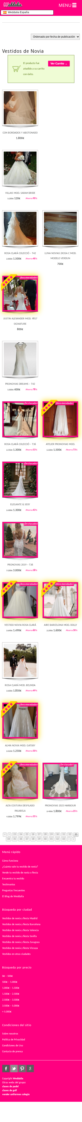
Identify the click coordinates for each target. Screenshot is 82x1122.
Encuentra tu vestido (13, 878)
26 (33, 834)
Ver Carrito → (59, 63)
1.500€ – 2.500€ (10, 994)
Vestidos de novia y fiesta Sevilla (19, 936)
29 (51, 834)
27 (39, 834)
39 (39, 839)
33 (76, 834)
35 (14, 839)
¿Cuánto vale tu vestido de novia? (20, 867)
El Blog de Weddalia (13, 896)
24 (20, 834)
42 (57, 839)
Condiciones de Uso (12, 1045)
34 (8, 839)
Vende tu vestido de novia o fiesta (20, 872)
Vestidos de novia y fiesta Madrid (19, 918)
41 (51, 839)
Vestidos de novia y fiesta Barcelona (21, 924)
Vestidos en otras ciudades (16, 954)
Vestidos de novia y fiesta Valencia (20, 930)
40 (45, 839)
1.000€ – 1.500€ (10, 988)
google (30, 1068)
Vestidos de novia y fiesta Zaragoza (21, 942)
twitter (14, 1068)
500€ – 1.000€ (9, 982)
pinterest (22, 1068)
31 (63, 834)
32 (69, 834)
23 (14, 834)
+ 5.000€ (6, 1011)
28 (45, 834)
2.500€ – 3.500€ (10, 1000)
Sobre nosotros (10, 1033)
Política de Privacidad (13, 1039)
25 (27, 834)
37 (27, 839)
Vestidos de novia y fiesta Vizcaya (20, 948)
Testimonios (8, 884)
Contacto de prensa (12, 1051)
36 (20, 839)
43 (63, 839)
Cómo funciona (10, 861)
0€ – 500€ (7, 976)
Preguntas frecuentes (13, 890)
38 (33, 839)
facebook (6, 1068)
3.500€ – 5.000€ (10, 1006)
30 (57, 834)
